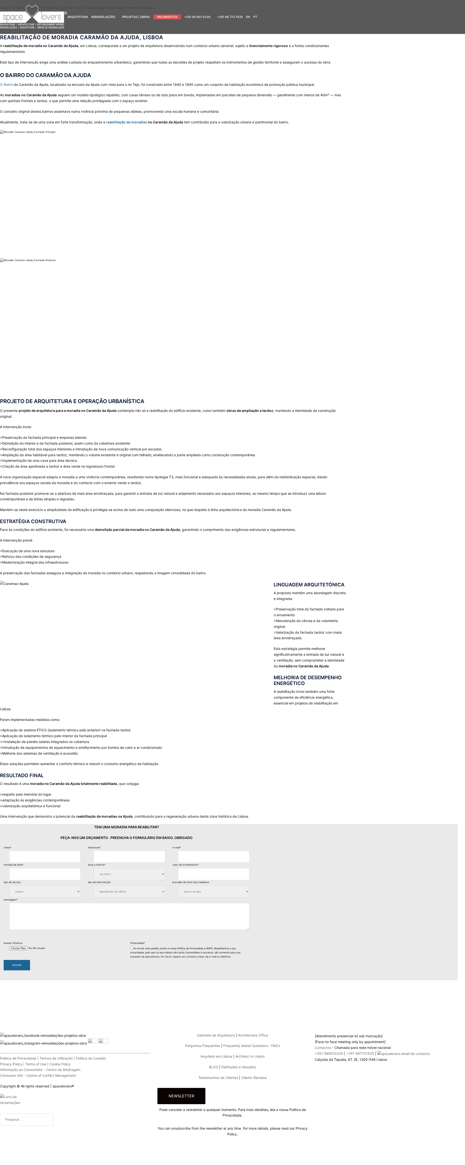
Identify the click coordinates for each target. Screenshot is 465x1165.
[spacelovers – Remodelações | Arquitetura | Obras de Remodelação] (33, 16)
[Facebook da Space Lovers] (75, 1026)
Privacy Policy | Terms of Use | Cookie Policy (35, 1064)
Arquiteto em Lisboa (216, 1056)
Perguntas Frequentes (202, 1046)
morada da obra (13, 864)
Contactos (323, 1047)
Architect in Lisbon (250, 1056)
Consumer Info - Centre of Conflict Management (38, 1075)
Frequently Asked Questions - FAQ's (251, 1046)
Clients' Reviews (254, 1078)
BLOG (213, 1067)
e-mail (176, 847)
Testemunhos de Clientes (218, 1078)
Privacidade (137, 943)
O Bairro (6, 84)
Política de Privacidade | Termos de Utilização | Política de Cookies (53, 1058)
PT (255, 17)
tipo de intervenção (99, 882)
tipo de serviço (12, 882)
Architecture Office (253, 1035)
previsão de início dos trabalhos (190, 882)
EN (248, 17)
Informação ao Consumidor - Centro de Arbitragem (40, 1070)
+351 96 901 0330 (197, 17)
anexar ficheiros (13, 943)
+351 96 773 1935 (230, 17)
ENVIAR (16, 965)
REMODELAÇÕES (103, 17)
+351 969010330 (329, 1053)
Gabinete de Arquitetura (216, 1035)
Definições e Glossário (238, 1067)
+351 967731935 (360, 1053)
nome (7, 847)
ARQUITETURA (77, 17)
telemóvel (94, 847)
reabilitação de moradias (127, 122)
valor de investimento (185, 864)
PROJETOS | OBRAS (136, 17)
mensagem (11, 899)
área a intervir (97, 864)
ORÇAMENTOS (167, 17)
